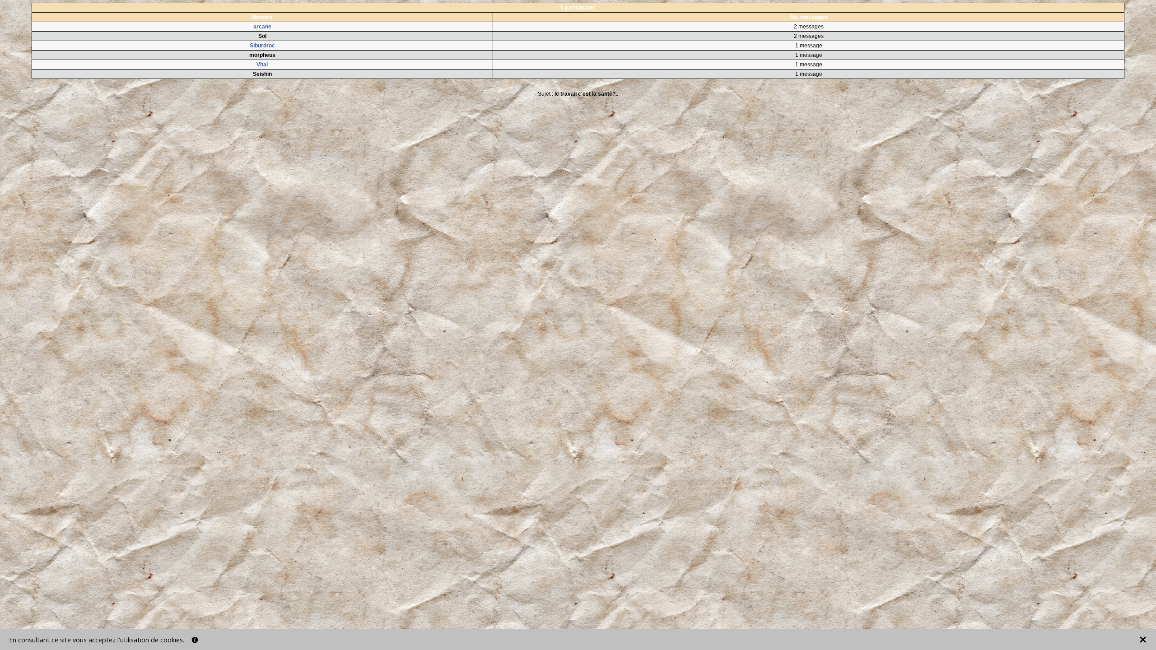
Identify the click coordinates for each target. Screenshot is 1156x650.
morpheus (262, 55)
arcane (262, 26)
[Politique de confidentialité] (194, 639)
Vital (262, 64)
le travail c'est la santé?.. (586, 94)
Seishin (262, 74)
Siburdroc (262, 45)
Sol (262, 36)
